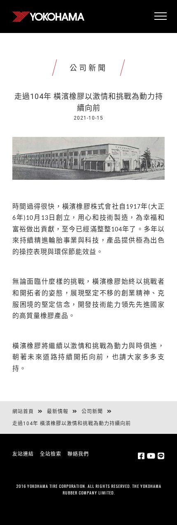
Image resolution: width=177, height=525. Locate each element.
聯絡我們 (78, 454)
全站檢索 (50, 454)
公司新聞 (92, 411)
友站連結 (23, 454)
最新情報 (57, 411)
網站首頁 (23, 411)
